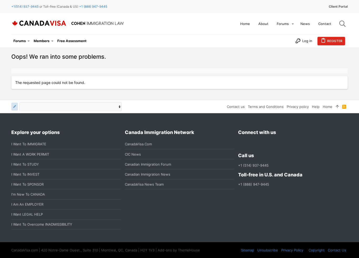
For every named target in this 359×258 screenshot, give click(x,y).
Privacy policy (298, 107)
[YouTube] (279, 144)
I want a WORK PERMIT (30, 154)
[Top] (337, 107)
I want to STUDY (25, 164)
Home (327, 107)
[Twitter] (269, 144)
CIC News (133, 154)
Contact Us (337, 250)
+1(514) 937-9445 (25, 6)
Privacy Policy (292, 250)
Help (316, 107)
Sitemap (247, 250)
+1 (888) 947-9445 (93, 6)
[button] (292, 24)
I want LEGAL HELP (27, 214)
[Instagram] (251, 144)
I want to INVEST (25, 174)
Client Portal (338, 6)
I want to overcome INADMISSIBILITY (41, 224)
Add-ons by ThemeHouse (179, 250)
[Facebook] (241, 144)
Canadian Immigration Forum (148, 164)
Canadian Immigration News (147, 174)
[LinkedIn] (260, 144)
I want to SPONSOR (27, 184)
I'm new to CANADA (28, 194)
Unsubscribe (267, 250)
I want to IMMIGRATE (28, 144)
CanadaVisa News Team (144, 184)
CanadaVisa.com (138, 144)
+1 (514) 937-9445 (253, 165)
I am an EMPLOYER (27, 204)
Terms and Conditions (266, 107)
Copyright (317, 250)
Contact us (236, 107)
